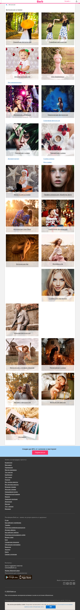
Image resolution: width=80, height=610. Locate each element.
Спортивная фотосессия (51, 120)
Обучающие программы (12, 544)
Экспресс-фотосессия (22, 402)
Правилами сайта (39, 607)
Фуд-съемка (47, 162)
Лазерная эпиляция (11, 499)
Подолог (7, 479)
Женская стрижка (10, 489)
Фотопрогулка (58, 264)
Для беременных (57, 77)
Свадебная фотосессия (22, 42)
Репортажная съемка (58, 368)
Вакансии (8, 547)
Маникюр (8, 509)
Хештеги (7, 549)
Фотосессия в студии (22, 195)
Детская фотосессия (22, 77)
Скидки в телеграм (11, 554)
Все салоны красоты (11, 482)
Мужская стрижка (10, 487)
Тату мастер (9, 472)
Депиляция (8, 501)
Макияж (7, 497)
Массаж (7, 504)
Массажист (8, 465)
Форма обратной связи (12, 570)
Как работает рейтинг (12, 532)
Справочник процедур (12, 542)
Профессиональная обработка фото (58, 195)
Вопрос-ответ (9, 537)
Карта (7, 552)
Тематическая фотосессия (58, 115)
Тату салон (8, 477)
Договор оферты (10, 530)
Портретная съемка (22, 153)
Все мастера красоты (12, 484)
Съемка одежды (48, 159)
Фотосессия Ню (22, 264)
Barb (40, 2)
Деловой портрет (13, 159)
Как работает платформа (13, 522)
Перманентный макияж (12, 494)
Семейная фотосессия (58, 42)
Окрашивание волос (11, 492)
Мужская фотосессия (22, 333)
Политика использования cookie (15, 535)
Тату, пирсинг (9, 506)
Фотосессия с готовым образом (22, 368)
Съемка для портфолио (58, 299)
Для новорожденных (15, 82)
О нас (7, 520)
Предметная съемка (57, 153)
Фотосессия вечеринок (22, 115)
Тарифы (7, 525)
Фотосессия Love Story (22, 229)
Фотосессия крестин (58, 402)
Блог (6, 540)
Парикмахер (9, 467)
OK (51, 607)
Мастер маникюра (11, 470)
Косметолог (8, 462)
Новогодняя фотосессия (57, 229)
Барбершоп (8, 475)
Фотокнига (22, 437)
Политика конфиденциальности (15, 527)
